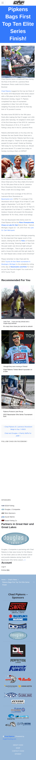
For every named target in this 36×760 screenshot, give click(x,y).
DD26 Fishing (9, 506)
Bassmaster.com (7, 199)
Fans (23, 241)
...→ (24, 560)
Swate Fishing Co (10, 520)
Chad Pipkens (6, 91)
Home (3, 579)
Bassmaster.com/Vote (19, 267)
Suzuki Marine (9, 517)
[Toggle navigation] (2, 3)
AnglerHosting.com (9, 739)
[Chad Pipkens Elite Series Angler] (19, 3)
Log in (3, 567)
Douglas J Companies (12, 509)
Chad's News (12, 579)
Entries (5, 570)
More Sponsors (9, 513)
